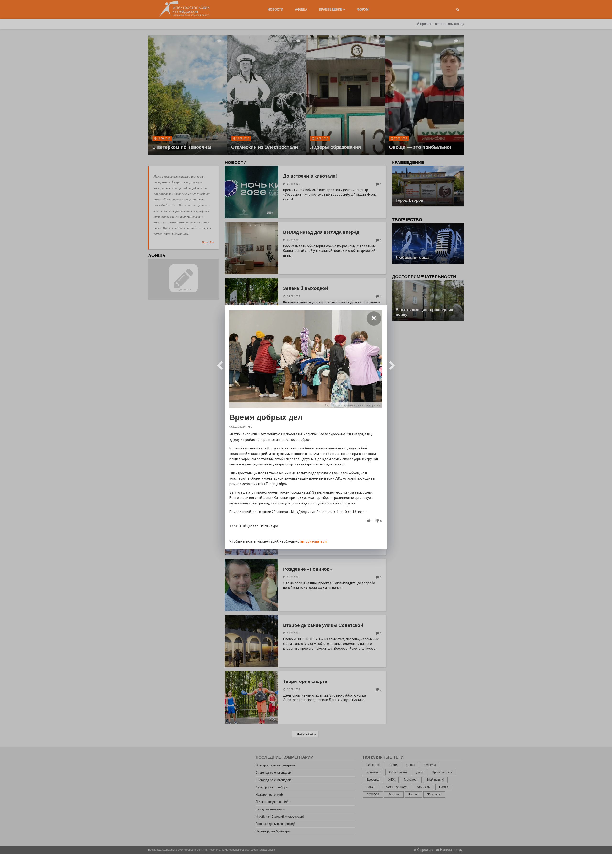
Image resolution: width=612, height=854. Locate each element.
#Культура (269, 526)
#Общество (248, 526)
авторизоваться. (313, 541)
